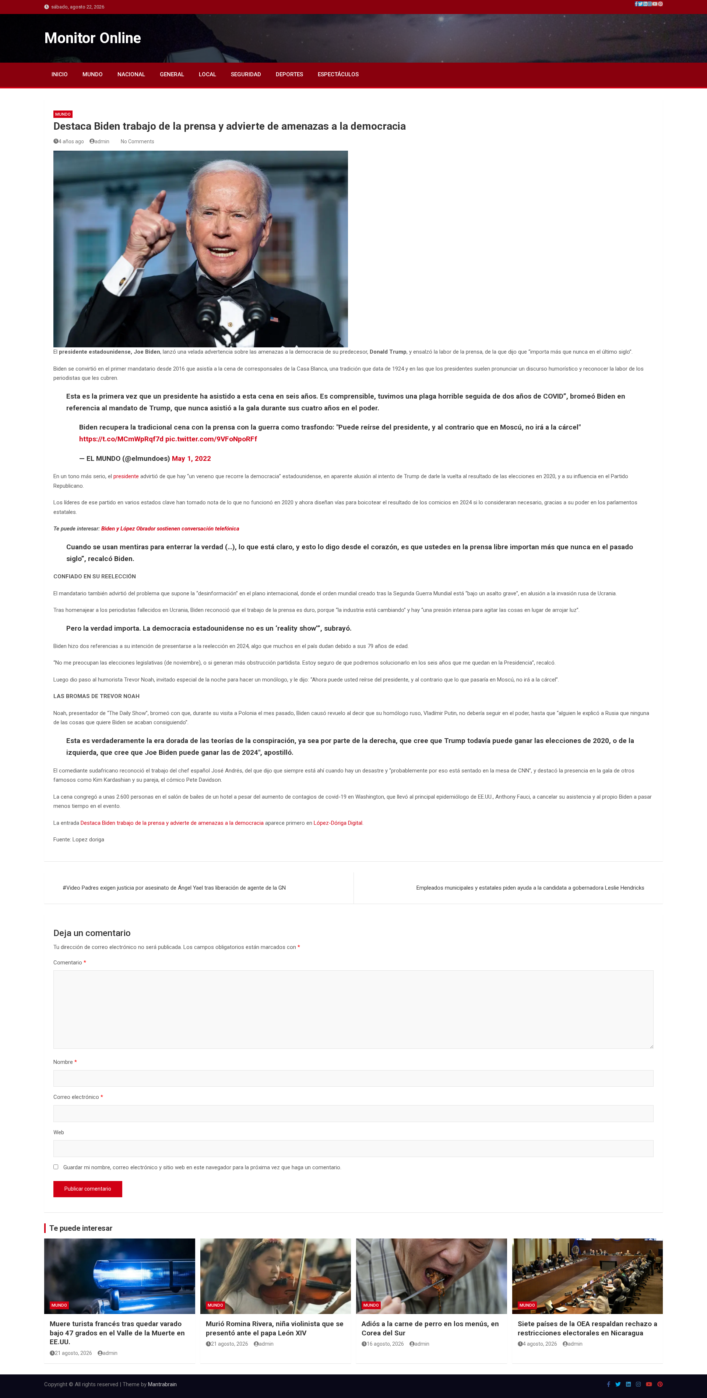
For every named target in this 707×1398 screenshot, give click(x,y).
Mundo (92, 74)
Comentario (69, 962)
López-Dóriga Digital (338, 823)
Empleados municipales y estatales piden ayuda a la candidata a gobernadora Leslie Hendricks (530, 887)
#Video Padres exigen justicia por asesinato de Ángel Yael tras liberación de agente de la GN (174, 887)
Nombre (65, 1062)
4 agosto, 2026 (540, 1344)
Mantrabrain (162, 1384)
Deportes (289, 74)
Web (58, 1132)
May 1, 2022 (191, 458)
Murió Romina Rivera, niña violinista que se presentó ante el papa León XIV (275, 1328)
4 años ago (71, 141)
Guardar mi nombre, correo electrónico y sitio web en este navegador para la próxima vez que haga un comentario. (202, 1167)
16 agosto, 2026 (385, 1344)
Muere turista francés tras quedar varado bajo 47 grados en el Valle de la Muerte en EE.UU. (117, 1333)
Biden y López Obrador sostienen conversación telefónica (170, 528)
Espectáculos (338, 74)
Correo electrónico (78, 1097)
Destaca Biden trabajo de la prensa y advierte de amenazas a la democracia (172, 823)
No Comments (137, 141)
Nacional (131, 74)
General (172, 74)
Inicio (60, 74)
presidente (126, 476)
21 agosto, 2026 (73, 1353)
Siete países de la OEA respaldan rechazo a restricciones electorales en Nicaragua (587, 1328)
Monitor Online (92, 38)
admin (102, 141)
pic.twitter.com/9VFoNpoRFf (211, 439)
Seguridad (246, 74)
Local (207, 74)
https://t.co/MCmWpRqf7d (121, 439)
